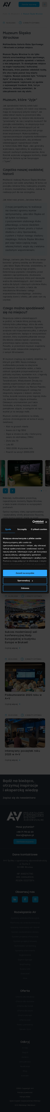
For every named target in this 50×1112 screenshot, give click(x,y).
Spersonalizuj (23, 580)
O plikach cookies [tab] (39, 529)
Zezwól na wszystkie (25, 573)
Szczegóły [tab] (22, 529)
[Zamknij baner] (46, 522)
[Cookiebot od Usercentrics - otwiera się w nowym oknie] (33, 522)
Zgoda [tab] (8, 529)
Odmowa (25, 588)
